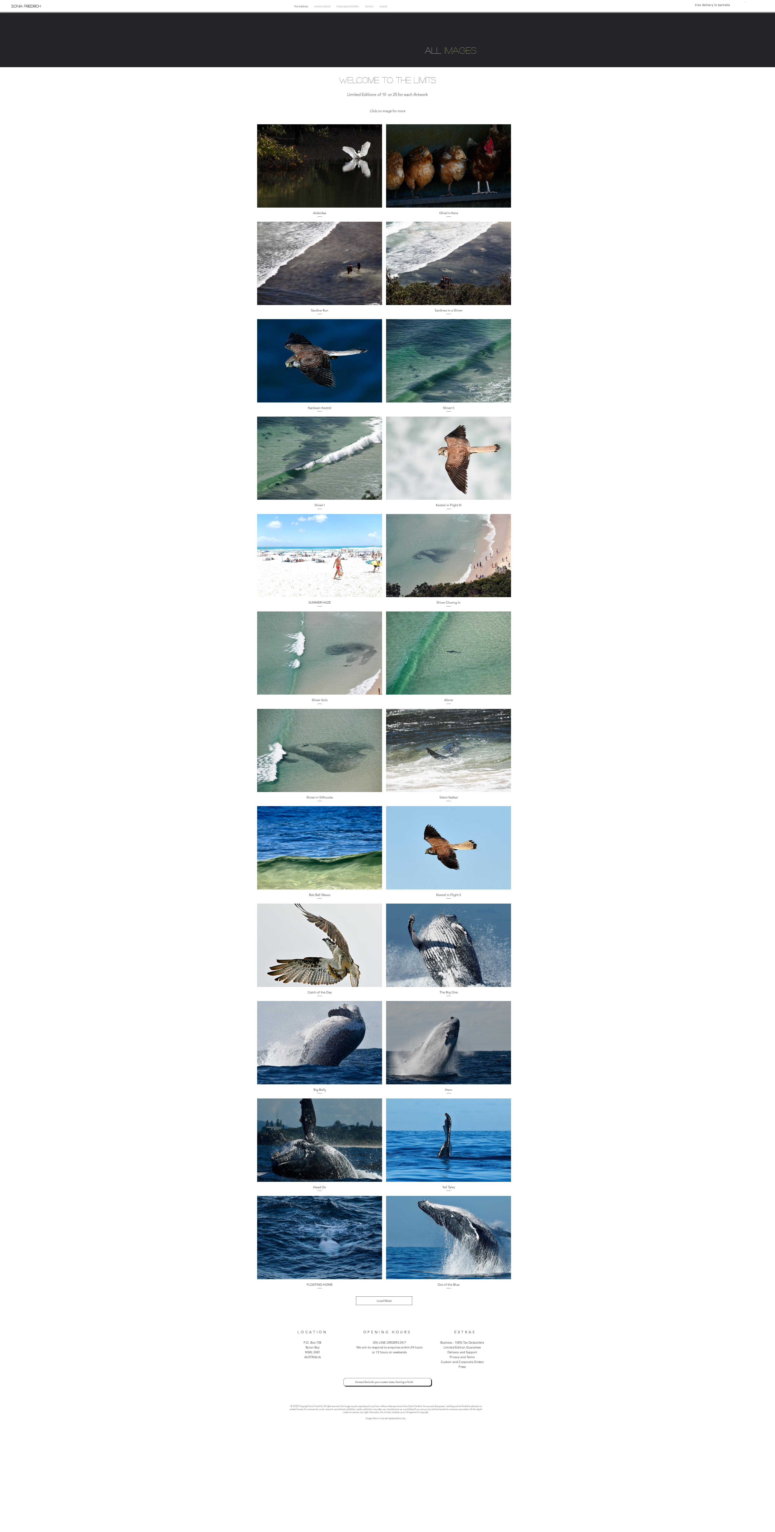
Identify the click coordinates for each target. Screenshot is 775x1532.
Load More (384, 1301)
